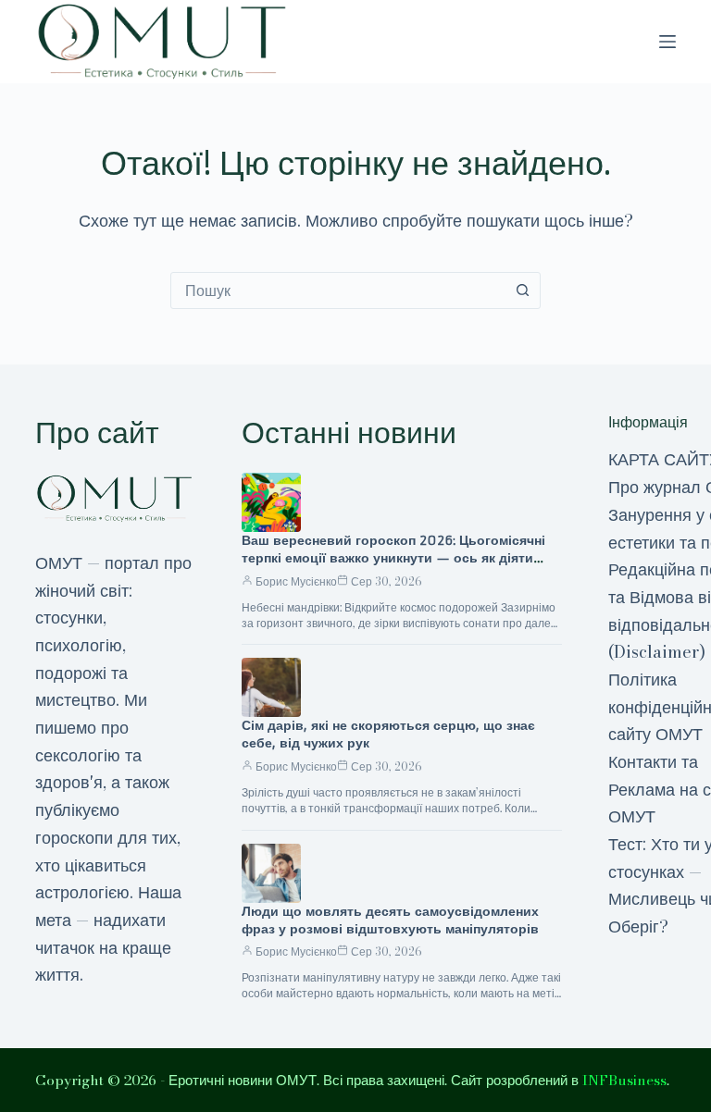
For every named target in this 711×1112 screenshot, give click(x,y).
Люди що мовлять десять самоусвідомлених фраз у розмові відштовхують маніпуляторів (390, 920)
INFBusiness (624, 1080)
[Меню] (667, 41)
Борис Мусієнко (296, 581)
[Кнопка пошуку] (522, 290)
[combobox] (338, 290)
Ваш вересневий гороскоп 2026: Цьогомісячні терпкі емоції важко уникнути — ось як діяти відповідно (393, 558)
